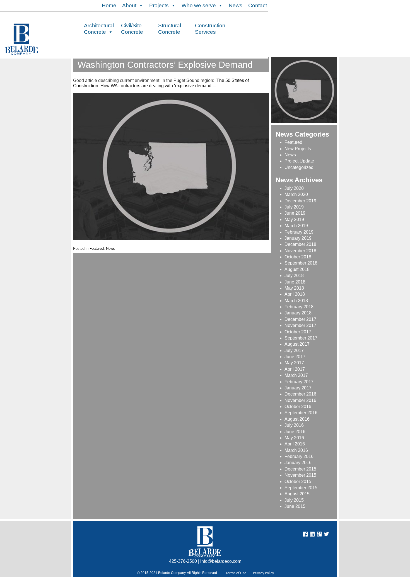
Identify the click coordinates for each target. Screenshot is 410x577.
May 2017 (294, 362)
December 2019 (300, 200)
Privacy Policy (263, 573)
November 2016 (300, 400)
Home (109, 5)
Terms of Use (236, 573)
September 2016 (300, 412)
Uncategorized (298, 167)
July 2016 (294, 425)
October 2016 (297, 406)
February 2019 (298, 232)
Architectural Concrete (99, 28)
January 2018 (298, 313)
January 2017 (298, 388)
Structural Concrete (169, 28)
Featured (97, 248)
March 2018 (296, 300)
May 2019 (294, 219)
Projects (159, 5)
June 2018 (294, 282)
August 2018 (297, 269)
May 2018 (294, 288)
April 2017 (294, 369)
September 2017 (300, 338)
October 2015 (297, 481)
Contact (257, 5)
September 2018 (300, 263)
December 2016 (300, 394)
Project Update (299, 161)
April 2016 (294, 444)
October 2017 (297, 331)
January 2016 (298, 462)
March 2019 (296, 225)
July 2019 (294, 207)
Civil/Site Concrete (132, 28)
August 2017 (297, 344)
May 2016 (294, 437)
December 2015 (300, 469)
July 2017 (294, 350)
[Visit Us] (312, 535)
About (129, 5)
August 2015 (297, 493)
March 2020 (296, 194)
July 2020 (294, 188)
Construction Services (210, 28)
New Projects (297, 148)
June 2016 (294, 431)
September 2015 (300, 487)
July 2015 (294, 500)
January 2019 (298, 238)
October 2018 (297, 256)
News (235, 5)
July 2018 (294, 275)
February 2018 (298, 306)
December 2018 (300, 244)
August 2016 (297, 419)
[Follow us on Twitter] (326, 535)
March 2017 (296, 375)
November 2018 (300, 250)
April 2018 (294, 294)
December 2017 (300, 319)
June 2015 (294, 506)
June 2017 (294, 356)
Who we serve (199, 5)
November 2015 (300, 475)
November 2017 (300, 325)
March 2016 (296, 450)
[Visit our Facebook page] (305, 535)
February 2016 (298, 456)
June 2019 (294, 213)
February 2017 (298, 381)
